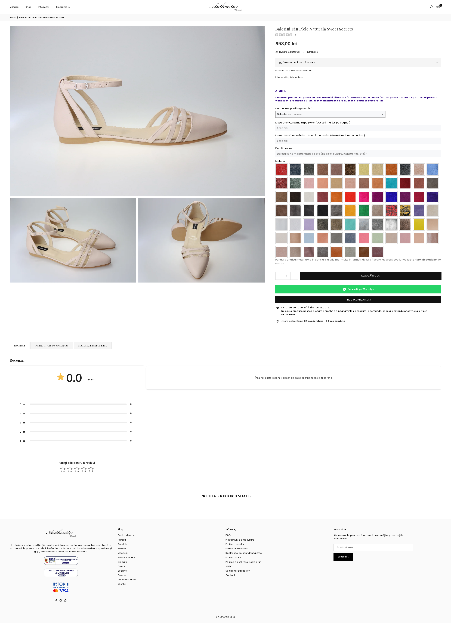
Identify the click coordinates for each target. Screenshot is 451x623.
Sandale (123, 544)
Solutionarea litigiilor (238, 570)
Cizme (121, 566)
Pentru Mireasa (127, 535)
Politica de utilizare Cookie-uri (243, 562)
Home (13, 17)
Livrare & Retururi (289, 52)
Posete (122, 575)
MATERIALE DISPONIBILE (92, 345)
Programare (63, 6)
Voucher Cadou (127, 579)
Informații (43, 6)
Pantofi (122, 539)
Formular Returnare (237, 548)
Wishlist (122, 584)
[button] (438, 7)
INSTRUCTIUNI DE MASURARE (51, 345)
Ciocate (122, 562)
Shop (28, 6)
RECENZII (19, 345)
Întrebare (312, 52)
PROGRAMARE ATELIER (358, 299)
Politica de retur (235, 544)
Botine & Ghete (126, 557)
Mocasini (123, 553)
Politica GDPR (233, 557)
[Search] (431, 7)
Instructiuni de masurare (240, 539)
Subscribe (343, 556)
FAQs (228, 535)
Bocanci (122, 570)
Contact (230, 575)
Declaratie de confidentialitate (244, 553)
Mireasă (14, 6)
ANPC (229, 566)
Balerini (122, 548)
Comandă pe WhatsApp (361, 289)
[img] (283, 35)
